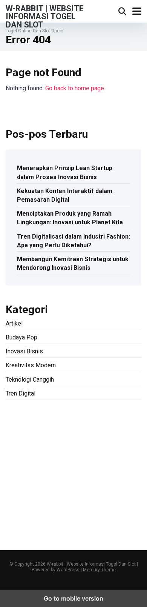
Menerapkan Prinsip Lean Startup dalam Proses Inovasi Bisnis (64, 172)
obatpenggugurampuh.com (40, 508)
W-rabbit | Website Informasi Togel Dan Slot (45, 16)
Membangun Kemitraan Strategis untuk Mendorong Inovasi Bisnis (73, 263)
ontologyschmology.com (109, 508)
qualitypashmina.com (33, 456)
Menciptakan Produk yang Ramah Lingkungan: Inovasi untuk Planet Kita (70, 218)
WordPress (68, 569)
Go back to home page (74, 88)
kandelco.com (66, 421)
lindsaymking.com (29, 491)
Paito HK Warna (69, 473)
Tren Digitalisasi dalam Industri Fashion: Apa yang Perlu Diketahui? (73, 241)
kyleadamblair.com (89, 482)
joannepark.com (26, 421)
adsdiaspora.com (81, 465)
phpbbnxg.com (25, 438)
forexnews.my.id (83, 456)
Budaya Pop (21, 337)
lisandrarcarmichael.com (37, 500)
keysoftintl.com (106, 421)
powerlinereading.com (35, 447)
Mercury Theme (99, 569)
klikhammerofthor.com (35, 482)
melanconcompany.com (36, 430)
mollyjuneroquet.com (97, 500)
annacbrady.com (26, 473)
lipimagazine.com (77, 491)
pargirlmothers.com (31, 517)
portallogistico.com (71, 438)
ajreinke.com (122, 465)
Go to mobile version (73, 598)
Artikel (14, 323)
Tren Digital (20, 393)
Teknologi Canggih (30, 379)
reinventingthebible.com (89, 517)
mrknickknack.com (92, 430)
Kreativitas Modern (31, 365)
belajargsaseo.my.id (32, 465)
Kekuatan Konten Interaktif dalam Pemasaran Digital (64, 195)
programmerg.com (89, 447)
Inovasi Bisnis (24, 351)
